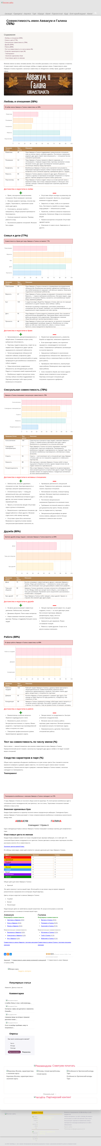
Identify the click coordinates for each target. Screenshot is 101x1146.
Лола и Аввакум (14, 923)
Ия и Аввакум (13, 938)
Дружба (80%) (9, 44)
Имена (89, 13)
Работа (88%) (9, 47)
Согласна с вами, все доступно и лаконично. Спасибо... (19, 1010)
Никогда (12, 1048)
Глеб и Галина (47, 935)
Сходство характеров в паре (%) (15, 51)
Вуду (66, 13)
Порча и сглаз (56, 13)
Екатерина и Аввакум (16, 932)
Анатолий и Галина (49, 926)
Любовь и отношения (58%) (14, 38)
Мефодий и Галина (49, 938)
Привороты (17, 13)
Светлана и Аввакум (15, 920)
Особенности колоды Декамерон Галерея (19, 1088)
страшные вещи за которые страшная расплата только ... (17, 1018)
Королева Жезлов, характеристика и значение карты (20, 1077)
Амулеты (26, 13)
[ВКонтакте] (5, 954)
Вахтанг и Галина (48, 920)
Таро (34, 13)
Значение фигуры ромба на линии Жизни (79, 1088)
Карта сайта (68, 1127)
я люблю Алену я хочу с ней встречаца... (18, 1003)
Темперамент (9, 53)
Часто (12, 1043)
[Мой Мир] (10, 954)
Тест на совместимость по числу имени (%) (19, 49)
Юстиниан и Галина (49, 932)
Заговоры (7, 13)
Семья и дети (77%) (11, 40)
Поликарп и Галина (49, 923)
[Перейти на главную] (50, 2)
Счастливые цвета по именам (15, 58)
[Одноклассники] (8, 954)
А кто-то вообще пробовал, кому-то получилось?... (16, 1026)
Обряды (40, 13)
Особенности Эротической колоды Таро (79, 1077)
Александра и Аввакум (16, 935)
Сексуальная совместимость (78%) (16, 42)
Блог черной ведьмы (77, 13)
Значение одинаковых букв (14, 56)
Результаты (26, 1052)
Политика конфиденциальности (74, 1129)
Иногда (12, 1045)
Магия (47, 13)
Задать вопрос (24, 971)
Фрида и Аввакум (14, 926)
